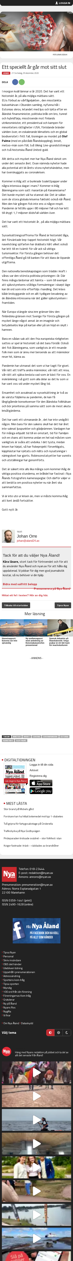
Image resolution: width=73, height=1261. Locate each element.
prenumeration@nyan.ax (37, 884)
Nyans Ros (9, 1007)
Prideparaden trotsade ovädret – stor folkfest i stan (33, 838)
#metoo (17, 736)
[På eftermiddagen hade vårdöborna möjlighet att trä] (36, 1167)
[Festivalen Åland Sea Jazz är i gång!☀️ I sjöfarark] (36, 1144)
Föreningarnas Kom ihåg (17, 996)
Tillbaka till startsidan (16, 605)
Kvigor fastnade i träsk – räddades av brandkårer (31, 845)
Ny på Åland (10, 1003)
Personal (8, 956)
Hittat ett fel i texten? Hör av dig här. (25, 595)
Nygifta (7, 1011)
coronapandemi (50, 736)
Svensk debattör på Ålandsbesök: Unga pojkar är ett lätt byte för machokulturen (59, 641)
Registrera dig (38, 775)
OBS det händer (12, 964)
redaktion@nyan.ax (41, 873)
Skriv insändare (12, 960)
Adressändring (11, 976)
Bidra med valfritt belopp (20, 584)
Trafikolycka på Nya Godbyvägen (22, 831)
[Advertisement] (36, 697)
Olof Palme (21, 740)
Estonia (64, 736)
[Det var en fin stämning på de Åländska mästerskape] (36, 1096)
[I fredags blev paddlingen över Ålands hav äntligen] (36, 1120)
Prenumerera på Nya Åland (52, 588)
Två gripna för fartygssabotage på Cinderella (28, 824)
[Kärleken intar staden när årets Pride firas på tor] (36, 1072)
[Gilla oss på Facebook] (36, 930)
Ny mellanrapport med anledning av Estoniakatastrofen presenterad (35, 641)
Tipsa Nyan (63, 605)
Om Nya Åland (11, 1023)
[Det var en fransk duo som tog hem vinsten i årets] (36, 1215)
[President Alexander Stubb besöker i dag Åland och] (36, 1191)
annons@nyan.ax (40, 876)
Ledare (6, 73)
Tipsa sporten (11, 984)
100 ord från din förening (17, 992)
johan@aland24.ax (28, 540)
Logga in (64, 3)
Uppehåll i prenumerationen (19, 972)
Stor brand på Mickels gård (19, 809)
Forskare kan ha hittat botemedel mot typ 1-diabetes (33, 816)
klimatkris (8, 740)
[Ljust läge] (58, 1032)
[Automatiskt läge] (50, 1032)
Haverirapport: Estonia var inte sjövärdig (9, 640)
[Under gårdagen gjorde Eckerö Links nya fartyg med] (36, 1239)
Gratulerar (9, 999)
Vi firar (6, 1015)
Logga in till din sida (41, 764)
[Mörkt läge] (67, 1032)
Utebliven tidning (12, 968)
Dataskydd (27, 1023)
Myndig (7, 988)
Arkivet (34, 770)
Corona (36, 736)
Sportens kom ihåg (14, 980)
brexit (27, 736)
